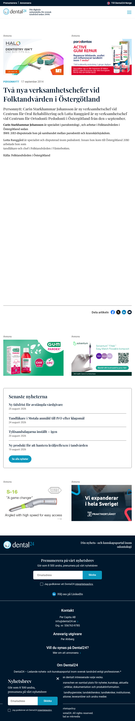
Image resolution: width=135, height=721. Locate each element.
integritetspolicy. (84, 584)
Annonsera (25, 3)
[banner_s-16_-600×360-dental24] (33, 503)
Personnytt (11, 81)
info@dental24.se (65, 621)
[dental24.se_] (33, 57)
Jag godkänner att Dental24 (68, 584)
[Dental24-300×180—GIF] (101, 503)
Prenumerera (10, 3)
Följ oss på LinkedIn (70, 594)
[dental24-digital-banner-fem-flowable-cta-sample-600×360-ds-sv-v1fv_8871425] (101, 358)
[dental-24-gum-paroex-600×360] (33, 358)
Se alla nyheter (20, 459)
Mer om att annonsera (66, 652)
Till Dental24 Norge (121, 3)
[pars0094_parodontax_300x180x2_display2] (101, 57)
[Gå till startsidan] (18, 544)
